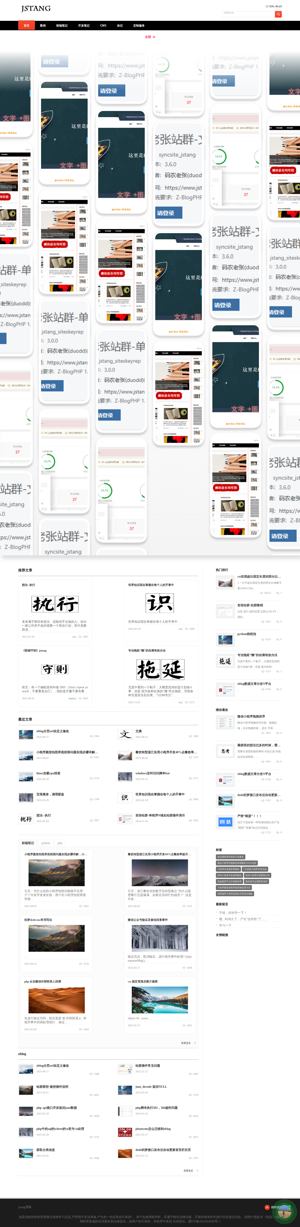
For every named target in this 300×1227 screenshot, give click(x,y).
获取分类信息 (45, 1150)
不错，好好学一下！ (233, 912)
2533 (195, 757)
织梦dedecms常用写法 (38, 919)
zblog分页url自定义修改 (52, 731)
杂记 (120, 25)
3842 (195, 820)
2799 (96, 799)
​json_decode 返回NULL (151, 1086)
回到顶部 (276, 1207)
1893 (268, 761)
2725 (268, 832)
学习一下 (225, 925)
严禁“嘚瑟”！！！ (249, 816)
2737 (195, 778)
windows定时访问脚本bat (153, 773)
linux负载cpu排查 (48, 773)
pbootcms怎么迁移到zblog (153, 1128)
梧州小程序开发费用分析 (258, 875)
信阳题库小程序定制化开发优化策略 (235, 894)
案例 (43, 25)
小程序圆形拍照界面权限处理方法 (233, 887)
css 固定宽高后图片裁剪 (143, 981)
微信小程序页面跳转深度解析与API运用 (236, 863)
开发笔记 (84, 25)
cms (103, 25)
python (46, 843)
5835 (268, 622)
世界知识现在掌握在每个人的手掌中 (151, 585)
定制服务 (139, 25)
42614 (267, 593)
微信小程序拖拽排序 (251, 716)
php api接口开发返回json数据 (56, 1107)
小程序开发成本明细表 (228, 869)
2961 (96, 757)
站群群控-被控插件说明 (52, 1086)
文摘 (139, 731)
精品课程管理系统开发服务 (230, 857)
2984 (195, 799)
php (60, 843)
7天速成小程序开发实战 (255, 869)
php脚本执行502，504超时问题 (157, 1107)
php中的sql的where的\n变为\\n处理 (60, 1128)
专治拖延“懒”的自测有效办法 (147, 650)
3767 (268, 800)
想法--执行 (28, 585)
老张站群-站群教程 (250, 605)
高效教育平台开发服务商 (229, 881)
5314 (268, 639)
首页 (26, 25)
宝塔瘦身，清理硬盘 (50, 794)
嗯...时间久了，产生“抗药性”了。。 (243, 919)
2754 (96, 778)
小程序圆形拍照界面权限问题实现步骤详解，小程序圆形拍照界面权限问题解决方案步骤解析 (82, 854)
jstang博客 (25, 1207)
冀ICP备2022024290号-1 (204, 1221)
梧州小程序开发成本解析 (229, 875)
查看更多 (186, 1043)
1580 (96, 736)
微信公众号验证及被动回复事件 (148, 919)
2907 (96, 820)
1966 (195, 736)
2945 (268, 733)
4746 (268, 689)
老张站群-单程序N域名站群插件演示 (160, 815)
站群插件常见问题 (148, 1065)
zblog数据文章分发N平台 (254, 683)
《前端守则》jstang (34, 650)
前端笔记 (62, 25)
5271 (268, 671)
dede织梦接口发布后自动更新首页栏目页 (163, 1150)
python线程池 (246, 634)
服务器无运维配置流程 (256, 881)
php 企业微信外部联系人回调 (42, 981)
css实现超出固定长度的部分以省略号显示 (265, 576)
